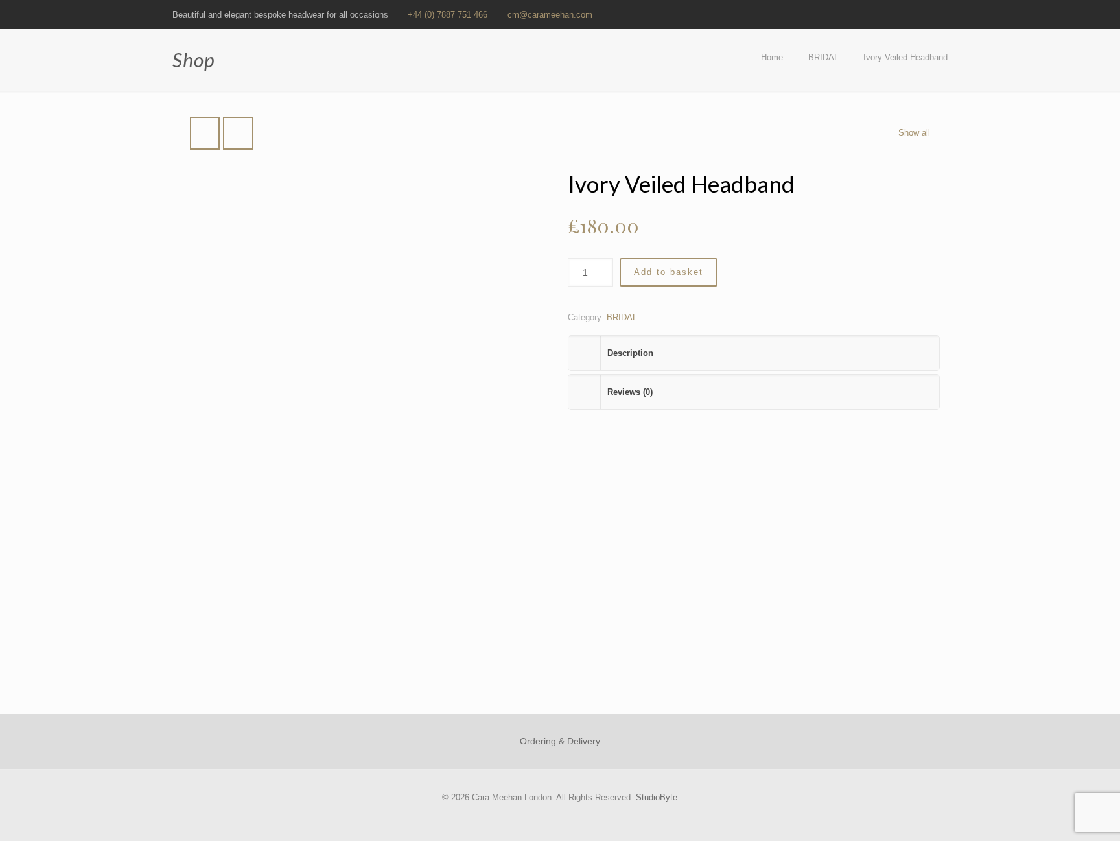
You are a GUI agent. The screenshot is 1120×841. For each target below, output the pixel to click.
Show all (914, 132)
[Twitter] (888, 13)
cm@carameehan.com (550, 14)
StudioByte (656, 797)
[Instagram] (941, 13)
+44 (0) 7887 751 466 (447, 14)
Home (772, 57)
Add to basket (668, 272)
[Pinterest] (923, 13)
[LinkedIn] (906, 13)
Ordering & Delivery (560, 741)
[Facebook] (871, 13)
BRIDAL (823, 57)
